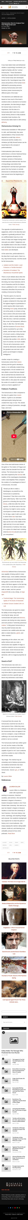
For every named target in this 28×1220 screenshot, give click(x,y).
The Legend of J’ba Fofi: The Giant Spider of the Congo (18, 1061)
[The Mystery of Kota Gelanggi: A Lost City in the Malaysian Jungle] (6, 1140)
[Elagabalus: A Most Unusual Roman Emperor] (14, 916)
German (20, 474)
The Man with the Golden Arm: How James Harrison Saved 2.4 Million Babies (18, 1120)
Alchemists (5, 571)
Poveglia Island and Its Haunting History (18, 1166)
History (7, 13)
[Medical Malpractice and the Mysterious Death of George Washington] (14, 892)
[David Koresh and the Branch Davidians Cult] (14, 940)
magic (22, 842)
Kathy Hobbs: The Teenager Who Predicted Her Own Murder (12, 1052)
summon (16, 845)
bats (13, 516)
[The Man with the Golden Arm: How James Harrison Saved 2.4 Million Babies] (6, 1121)
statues (18, 137)
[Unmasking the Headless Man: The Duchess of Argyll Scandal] (6, 1111)
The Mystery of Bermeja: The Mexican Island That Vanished (18, 1129)
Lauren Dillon (6, 26)
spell (10, 845)
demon (16, 842)
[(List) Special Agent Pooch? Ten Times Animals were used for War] (14, 989)
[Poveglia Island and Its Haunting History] (6, 1168)
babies (7, 250)
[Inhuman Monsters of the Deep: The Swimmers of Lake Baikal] (6, 1159)
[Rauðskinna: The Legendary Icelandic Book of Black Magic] (6, 1101)
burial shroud (11, 532)
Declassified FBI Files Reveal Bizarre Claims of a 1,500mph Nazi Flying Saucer (19, 1090)
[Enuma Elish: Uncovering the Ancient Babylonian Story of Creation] (6, 1071)
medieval (5, 845)
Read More (11, 833)
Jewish (19, 395)
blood (10, 842)
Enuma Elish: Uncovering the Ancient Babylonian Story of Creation (18, 1070)
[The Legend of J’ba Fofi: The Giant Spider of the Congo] (6, 1062)
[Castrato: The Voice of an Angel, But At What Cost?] (14, 870)
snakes (4, 625)
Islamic (19, 362)
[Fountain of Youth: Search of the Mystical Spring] (14, 964)
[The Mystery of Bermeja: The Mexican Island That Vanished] (6, 1130)
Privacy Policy (9, 1)
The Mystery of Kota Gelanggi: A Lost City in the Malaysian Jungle (19, 1139)
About (3, 1)
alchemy (4, 122)
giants (18, 633)
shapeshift (5, 592)
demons (22, 617)
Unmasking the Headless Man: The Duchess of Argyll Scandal (19, 1110)
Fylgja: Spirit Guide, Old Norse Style (18, 1079)
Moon (5, 504)
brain (23, 83)
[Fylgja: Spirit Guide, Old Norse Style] (6, 1081)
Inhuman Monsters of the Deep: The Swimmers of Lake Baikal (18, 1158)
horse (12, 308)
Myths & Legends (12, 18)
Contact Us (14, 1214)
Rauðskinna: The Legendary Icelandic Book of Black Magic (19, 1101)
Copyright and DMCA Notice (20, 1)
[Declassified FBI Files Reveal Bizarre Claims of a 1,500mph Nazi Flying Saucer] (6, 1090)
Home (3, 13)
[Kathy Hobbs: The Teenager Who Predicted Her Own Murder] (14, 1040)
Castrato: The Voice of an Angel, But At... (14, 881)
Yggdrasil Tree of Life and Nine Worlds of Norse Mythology (18, 1148)
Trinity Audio (16, 60)
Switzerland (6, 847)
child (18, 339)
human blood (20, 326)
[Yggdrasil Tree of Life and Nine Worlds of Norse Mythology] (6, 1149)
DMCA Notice (20, 1214)
